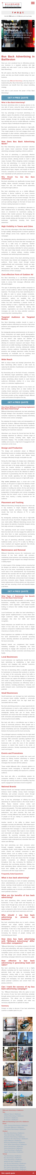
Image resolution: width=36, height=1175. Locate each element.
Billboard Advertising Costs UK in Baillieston (16, 1121)
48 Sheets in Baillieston (11, 1118)
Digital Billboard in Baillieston (12, 1140)
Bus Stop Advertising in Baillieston (14, 1133)
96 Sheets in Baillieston (11, 1119)
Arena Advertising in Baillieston (13, 1148)
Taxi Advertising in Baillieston (12, 1156)
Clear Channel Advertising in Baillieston (16, 1125)
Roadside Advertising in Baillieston (14, 1137)
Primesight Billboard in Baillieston (14, 1127)
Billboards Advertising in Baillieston (13, 1110)
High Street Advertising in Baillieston (15, 1129)
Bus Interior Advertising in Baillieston (15, 1167)
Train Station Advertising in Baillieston (15, 1144)
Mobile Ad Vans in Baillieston (12, 1161)
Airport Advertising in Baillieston (13, 1146)
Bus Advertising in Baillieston (12, 1157)
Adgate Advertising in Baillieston (13, 1152)
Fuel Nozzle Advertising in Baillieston (15, 1169)
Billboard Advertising (16, 81)
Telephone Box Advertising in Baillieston (16, 1138)
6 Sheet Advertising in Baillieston (14, 1116)
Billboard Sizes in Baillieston (12, 1114)
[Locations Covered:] (2, 3)
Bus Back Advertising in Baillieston (14, 1165)
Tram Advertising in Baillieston (13, 1150)
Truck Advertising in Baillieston (13, 1159)
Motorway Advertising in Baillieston (14, 1142)
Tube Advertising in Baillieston (13, 1135)
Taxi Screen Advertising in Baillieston (15, 1163)
